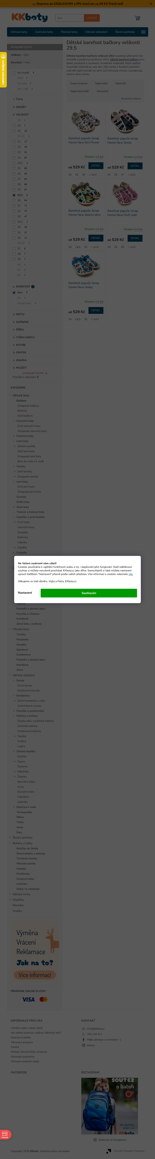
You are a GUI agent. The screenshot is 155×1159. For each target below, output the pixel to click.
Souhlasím (87, 593)
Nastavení (24, 593)
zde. (129, 574)
